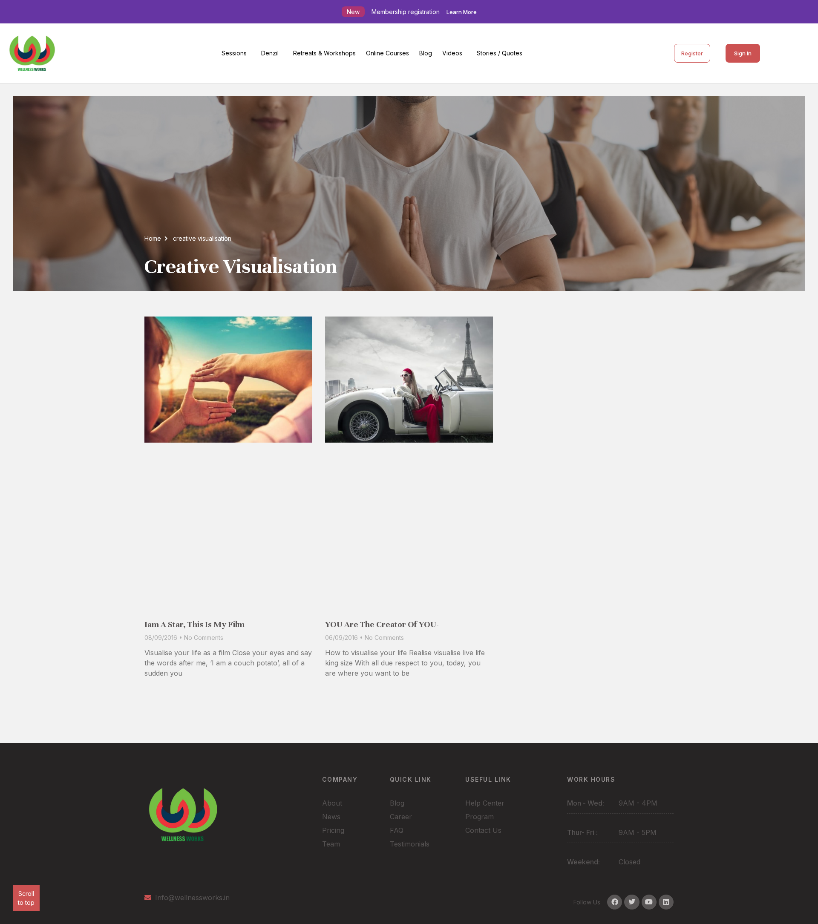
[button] (236, 53)
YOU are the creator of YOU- (382, 624)
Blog (425, 53)
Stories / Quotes (499, 53)
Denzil (270, 53)
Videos (452, 53)
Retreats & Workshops (324, 53)
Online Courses (387, 53)
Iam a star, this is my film (194, 624)
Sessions (234, 53)
